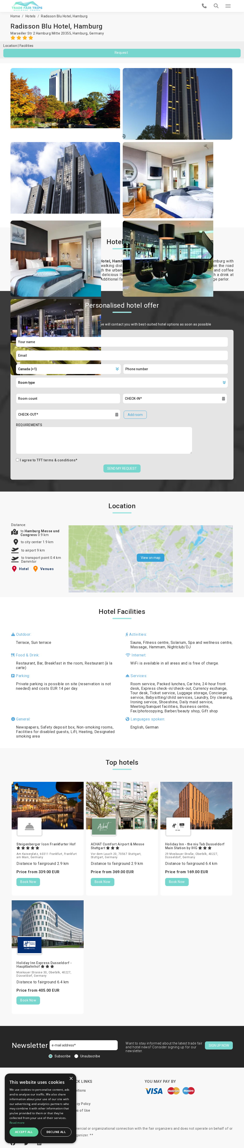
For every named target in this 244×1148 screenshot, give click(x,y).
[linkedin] (39, 1143)
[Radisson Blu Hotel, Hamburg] (65, 104)
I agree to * (48, 460)
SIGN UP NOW (219, 1045)
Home (15, 16)
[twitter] (27, 1143)
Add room (135, 415)
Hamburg (80, 33)
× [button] (71, 1078)
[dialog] (40, 1108)
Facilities (27, 46)
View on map (150, 558)
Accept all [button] (24, 1132)
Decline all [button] (56, 1132)
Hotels (30, 16)
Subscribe (63, 1056)
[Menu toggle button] (228, 6)
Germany (96, 33)
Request (121, 52)
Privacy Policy (79, 1104)
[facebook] (13, 1143)
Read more (17, 1123)
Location (10, 46)
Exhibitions (77, 1090)
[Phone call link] (204, 6)
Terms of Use (79, 1110)
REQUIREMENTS (29, 425)
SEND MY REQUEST (122, 468)
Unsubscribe (90, 1056)
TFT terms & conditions (56, 460)
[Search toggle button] (216, 6)
